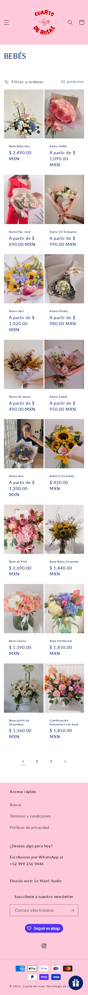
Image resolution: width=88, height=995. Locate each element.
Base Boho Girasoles (64, 561)
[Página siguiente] (64, 761)
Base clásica (17, 641)
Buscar (16, 804)
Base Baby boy (19, 146)
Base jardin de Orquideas (19, 722)
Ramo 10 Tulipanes (63, 232)
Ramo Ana (16, 476)
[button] (6, 22)
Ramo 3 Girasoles (62, 476)
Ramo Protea (59, 311)
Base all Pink (18, 561)
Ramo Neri (16, 311)
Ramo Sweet (58, 396)
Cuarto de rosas (33, 986)
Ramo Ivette (58, 146)
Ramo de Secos (20, 396)
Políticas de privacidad (29, 827)
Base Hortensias (61, 641)
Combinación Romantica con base (64, 722)
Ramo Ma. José (20, 232)
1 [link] (23, 761)
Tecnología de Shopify (62, 986)
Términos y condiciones (30, 816)
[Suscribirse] (72, 910)
